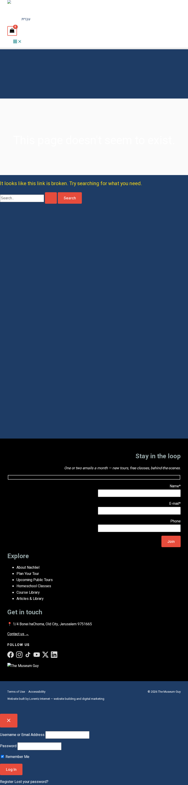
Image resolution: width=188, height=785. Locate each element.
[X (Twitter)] (45, 654)
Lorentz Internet (39, 699)
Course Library (28, 592)
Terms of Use (16, 691)
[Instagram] (19, 654)
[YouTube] (36, 654)
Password (8, 746)
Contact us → (18, 634)
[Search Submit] (51, 198)
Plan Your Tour (28, 573)
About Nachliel (28, 567)
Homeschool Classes (34, 586)
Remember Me (17, 757)
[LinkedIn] (54, 654)
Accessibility (36, 691)
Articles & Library (30, 598)
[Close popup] (8, 720)
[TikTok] (28, 654)
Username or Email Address (22, 735)
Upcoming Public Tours (35, 580)
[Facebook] (10, 654)
